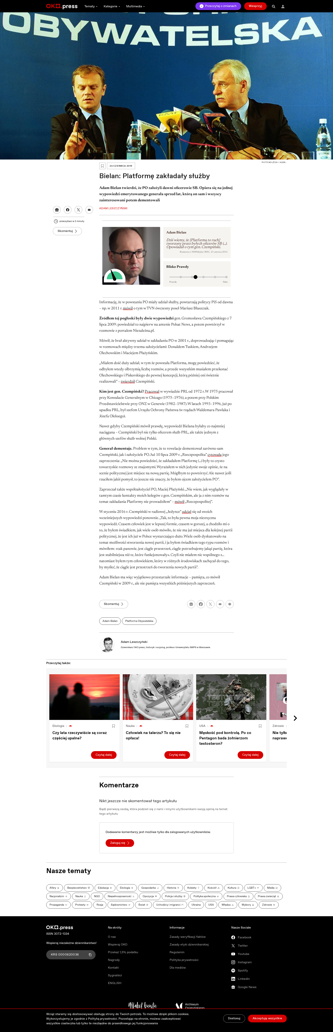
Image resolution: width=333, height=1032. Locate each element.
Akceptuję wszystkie (267, 1018)
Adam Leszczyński (134, 642)
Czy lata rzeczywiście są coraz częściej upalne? (79, 735)
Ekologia (58, 726)
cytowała (215, 455)
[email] (220, 604)
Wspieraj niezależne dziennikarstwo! (71, 943)
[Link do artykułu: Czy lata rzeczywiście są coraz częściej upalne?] (84, 697)
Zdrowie (278, 726)
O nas (112, 937)
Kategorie (110, 6)
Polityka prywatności (184, 960)
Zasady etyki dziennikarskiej (189, 945)
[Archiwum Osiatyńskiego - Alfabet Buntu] (142, 1006)
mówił (128, 308)
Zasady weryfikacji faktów (188, 937)
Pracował (152, 392)
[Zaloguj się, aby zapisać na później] (113, 726)
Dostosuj (234, 1018)
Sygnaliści (115, 975)
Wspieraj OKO (117, 945)
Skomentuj (65, 231)
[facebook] (201, 604)
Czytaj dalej (104, 755)
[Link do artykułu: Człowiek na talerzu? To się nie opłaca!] (158, 697)
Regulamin (177, 952)
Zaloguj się (117, 843)
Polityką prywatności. (103, 1019)
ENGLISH (114, 983)
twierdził (128, 382)
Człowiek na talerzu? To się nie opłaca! (153, 735)
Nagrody (114, 960)
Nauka (130, 726)
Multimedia (134, 6)
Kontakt (113, 968)
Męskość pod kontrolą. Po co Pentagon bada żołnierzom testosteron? (225, 738)
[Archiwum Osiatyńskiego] (190, 1006)
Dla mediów (178, 968)
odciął (186, 512)
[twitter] (210, 604)
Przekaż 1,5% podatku (123, 952)
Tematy (89, 6)
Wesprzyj (255, 6)
